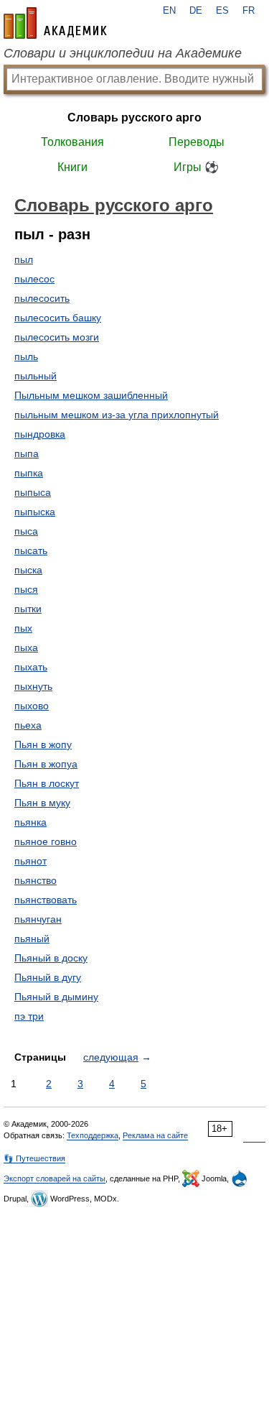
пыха (26, 647)
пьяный (31, 938)
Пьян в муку (42, 802)
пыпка (28, 473)
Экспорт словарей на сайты (54, 1178)
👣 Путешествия (34, 1158)
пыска (28, 570)
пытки (28, 608)
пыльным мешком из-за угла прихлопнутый (116, 414)
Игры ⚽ (196, 167)
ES (222, 11)
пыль (26, 356)
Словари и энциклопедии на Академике (123, 53)
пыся (26, 589)
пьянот (30, 861)
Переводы (197, 142)
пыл (23, 259)
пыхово (31, 705)
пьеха (28, 725)
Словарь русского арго (134, 117)
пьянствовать (45, 899)
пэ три (29, 1016)
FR (248, 11)
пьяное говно (45, 841)
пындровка (39, 434)
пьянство (35, 880)
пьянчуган (38, 919)
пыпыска (34, 511)
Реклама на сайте (155, 1135)
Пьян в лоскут (46, 783)
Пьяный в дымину (56, 996)
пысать (30, 550)
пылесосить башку (57, 317)
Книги (72, 167)
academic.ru (55, 23)
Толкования (72, 142)
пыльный (35, 376)
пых (23, 628)
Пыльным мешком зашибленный (91, 395)
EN (169, 11)
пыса (26, 531)
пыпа (26, 453)
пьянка (30, 822)
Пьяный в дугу (47, 977)
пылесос (34, 279)
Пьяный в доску (51, 958)
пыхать (30, 667)
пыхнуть (33, 686)
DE (195, 11)
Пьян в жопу (43, 744)
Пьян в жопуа (45, 764)
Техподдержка (92, 1135)
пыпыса (32, 492)
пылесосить (42, 298)
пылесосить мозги (56, 337)
